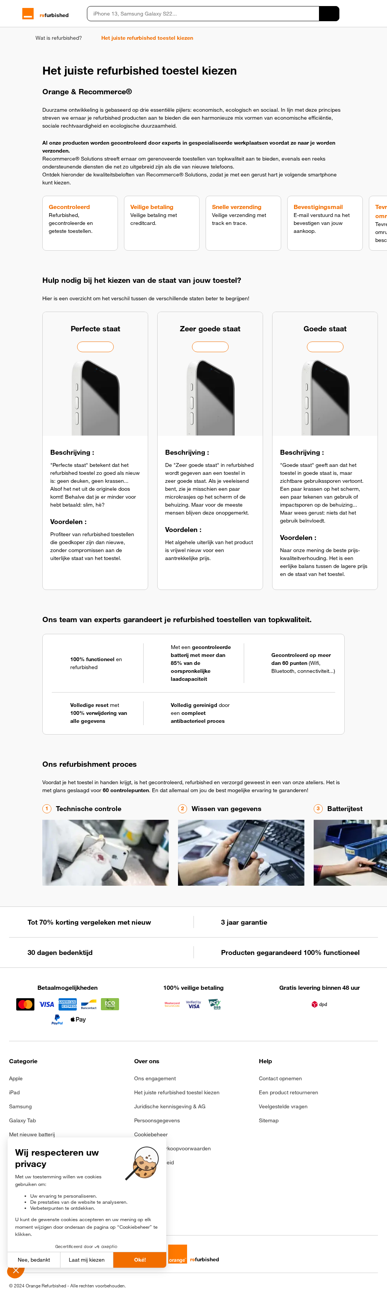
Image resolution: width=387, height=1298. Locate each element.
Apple (16, 1078)
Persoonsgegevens (157, 1120)
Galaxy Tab (22, 1120)
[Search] (329, 13)
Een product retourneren (288, 1092)
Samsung (20, 1106)
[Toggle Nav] (12, 13)
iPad (14, 1092)
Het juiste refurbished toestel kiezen (177, 1092)
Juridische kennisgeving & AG (170, 1106)
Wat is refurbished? (59, 37)
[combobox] (203, 13)
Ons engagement (155, 1078)
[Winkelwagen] (374, 13)
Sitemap (269, 1120)
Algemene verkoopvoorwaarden (172, 1148)
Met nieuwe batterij (32, 1134)
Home (12, 37)
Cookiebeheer (151, 1134)
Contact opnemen (280, 1078)
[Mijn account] (361, 13)
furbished (54, 15)
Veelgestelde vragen (283, 1106)
